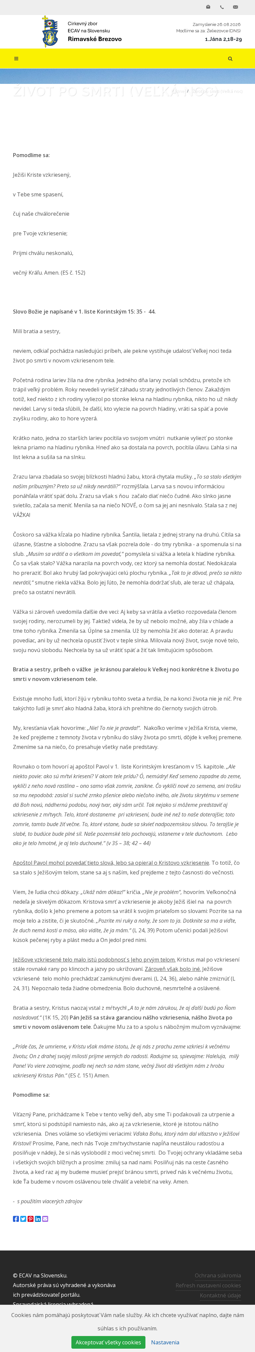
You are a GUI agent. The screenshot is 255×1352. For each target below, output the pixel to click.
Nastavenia (165, 1342)
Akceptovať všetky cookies (108, 1342)
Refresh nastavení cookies (208, 1285)
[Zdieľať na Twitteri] (23, 1219)
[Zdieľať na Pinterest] (31, 1219)
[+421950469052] (221, 7)
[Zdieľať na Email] (45, 1219)
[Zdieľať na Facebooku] (16, 1219)
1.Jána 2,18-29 (223, 39)
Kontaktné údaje (220, 1295)
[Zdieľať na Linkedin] (38, 1219)
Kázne (177, 91)
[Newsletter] (208, 7)
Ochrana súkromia (218, 1275)
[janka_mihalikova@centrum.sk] (235, 7)
